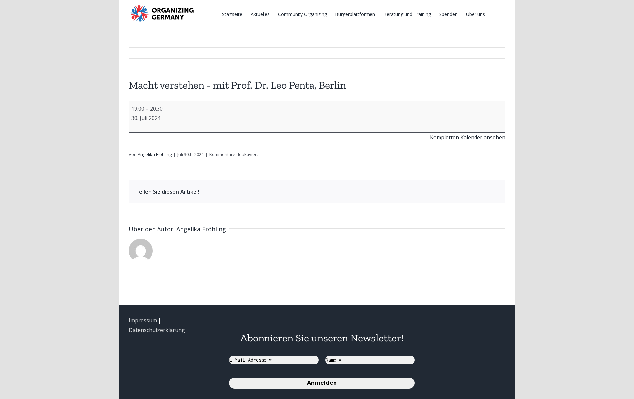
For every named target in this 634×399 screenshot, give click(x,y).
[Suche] (495, 13)
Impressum (143, 320)
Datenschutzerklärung (157, 330)
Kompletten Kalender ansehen (467, 137)
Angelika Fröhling (155, 154)
